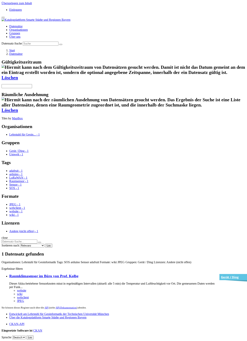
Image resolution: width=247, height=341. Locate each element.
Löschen (10, 77)
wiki (19, 294)
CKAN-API (16, 324)
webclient (23, 297)
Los (49, 245)
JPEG (20, 300)
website (21, 290)
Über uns (14, 36)
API (46, 307)
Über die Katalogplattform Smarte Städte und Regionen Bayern (47, 317)
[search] (39, 242)
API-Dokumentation (66, 307)
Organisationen (18, 29)
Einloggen (15, 9)
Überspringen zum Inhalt (17, 3)
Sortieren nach (10, 245)
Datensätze (16, 26)
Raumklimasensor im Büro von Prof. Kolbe (43, 276)
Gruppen (14, 33)
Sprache (6, 337)
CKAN (37, 330)
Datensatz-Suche (12, 43)
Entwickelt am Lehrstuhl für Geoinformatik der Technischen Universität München (59, 314)
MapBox (17, 118)
